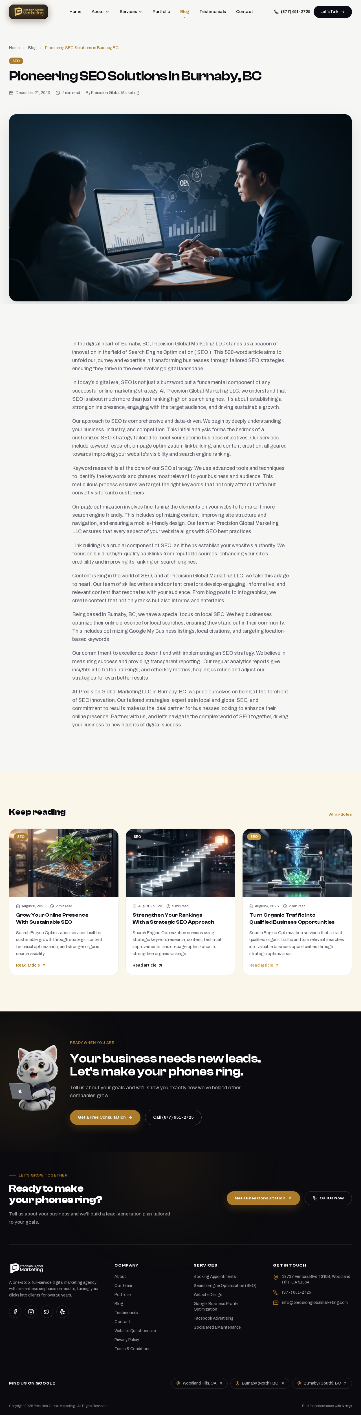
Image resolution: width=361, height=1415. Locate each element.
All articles (340, 814)
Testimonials (212, 11)
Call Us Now (332, 1198)
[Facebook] (15, 1312)
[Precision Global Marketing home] (28, 12)
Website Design (208, 1295)
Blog (185, 11)
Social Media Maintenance (217, 1327)
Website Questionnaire (135, 1331)
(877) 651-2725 (295, 12)
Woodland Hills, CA (200, 1383)
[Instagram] (31, 1312)
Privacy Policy (127, 1340)
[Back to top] (347, 1406)
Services (128, 11)
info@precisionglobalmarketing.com (314, 1302)
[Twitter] (47, 1312)
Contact (244, 11)
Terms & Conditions (132, 1349)
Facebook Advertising (213, 1318)
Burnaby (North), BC (260, 1383)
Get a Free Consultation (260, 1198)
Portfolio (161, 11)
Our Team (123, 1285)
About (98, 11)
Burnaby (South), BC (322, 1383)
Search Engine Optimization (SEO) (225, 1285)
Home (75, 11)
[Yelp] (62, 1312)
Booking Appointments (215, 1276)
